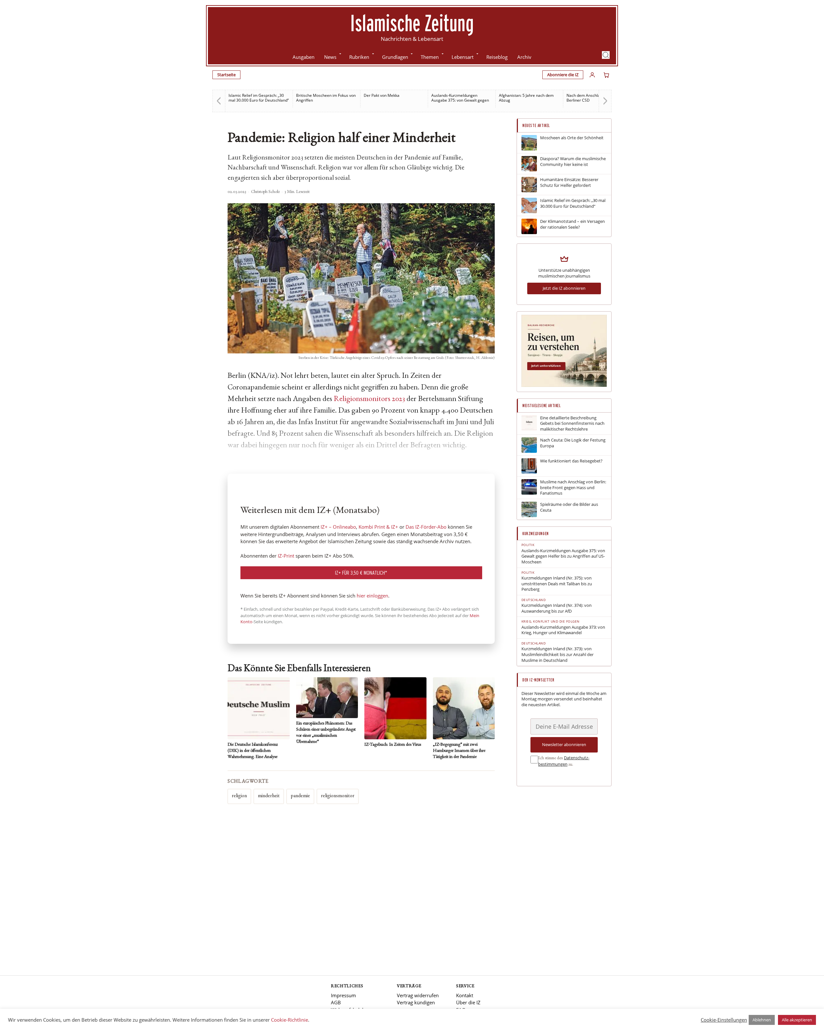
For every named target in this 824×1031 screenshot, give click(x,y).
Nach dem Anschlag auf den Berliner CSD (591, 98)
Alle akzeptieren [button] (797, 1020)
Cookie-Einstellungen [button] (724, 1020)
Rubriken (359, 57)
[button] (606, 55)
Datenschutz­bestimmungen (563, 761)
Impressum (343, 995)
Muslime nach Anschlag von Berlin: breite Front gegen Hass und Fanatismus (573, 487)
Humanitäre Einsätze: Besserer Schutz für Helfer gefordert (569, 182)
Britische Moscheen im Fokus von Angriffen (326, 98)
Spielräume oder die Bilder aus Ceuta (569, 507)
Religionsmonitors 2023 (369, 399)
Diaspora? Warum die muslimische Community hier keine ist (573, 161)
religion (239, 796)
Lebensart (462, 57)
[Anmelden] (592, 75)
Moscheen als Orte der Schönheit (572, 138)
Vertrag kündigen (416, 1002)
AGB (336, 1002)
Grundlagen (395, 57)
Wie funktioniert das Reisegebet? (571, 461)
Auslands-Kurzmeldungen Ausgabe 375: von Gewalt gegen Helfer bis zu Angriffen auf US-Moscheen (563, 556)
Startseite (226, 75)
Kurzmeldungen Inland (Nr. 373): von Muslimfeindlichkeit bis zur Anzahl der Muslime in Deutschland (557, 654)
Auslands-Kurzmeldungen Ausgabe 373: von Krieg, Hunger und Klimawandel (563, 630)
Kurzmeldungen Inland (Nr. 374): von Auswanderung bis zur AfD (556, 608)
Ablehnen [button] (762, 1020)
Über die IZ (468, 1002)
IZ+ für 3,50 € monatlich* (361, 573)
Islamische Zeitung (412, 23)
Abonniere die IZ (562, 75)
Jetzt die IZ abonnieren (564, 288)
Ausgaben (303, 57)
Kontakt (464, 995)
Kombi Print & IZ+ (378, 527)
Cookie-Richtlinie (289, 1020)
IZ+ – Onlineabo (338, 527)
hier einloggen (372, 595)
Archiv (524, 57)
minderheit (269, 796)
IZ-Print (286, 555)
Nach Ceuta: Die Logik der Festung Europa (572, 443)
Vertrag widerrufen (418, 995)
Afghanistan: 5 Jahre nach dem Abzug (526, 98)
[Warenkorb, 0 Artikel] (606, 75)
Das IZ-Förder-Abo (426, 527)
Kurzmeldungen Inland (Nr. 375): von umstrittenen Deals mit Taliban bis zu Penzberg (556, 583)
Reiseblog (497, 57)
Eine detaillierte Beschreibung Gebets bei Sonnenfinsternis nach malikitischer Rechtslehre (572, 423)
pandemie (300, 796)
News (330, 57)
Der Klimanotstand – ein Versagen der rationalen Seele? (572, 224)
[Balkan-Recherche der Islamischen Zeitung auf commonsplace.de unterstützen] (564, 385)
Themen (430, 57)
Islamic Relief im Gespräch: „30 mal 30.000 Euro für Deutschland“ (259, 98)
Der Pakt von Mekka (381, 95)
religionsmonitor (337, 796)
